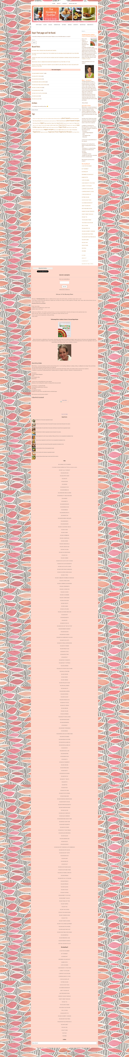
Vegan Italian (64, 711)
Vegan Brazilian (64, 507)
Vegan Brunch (64, 521)
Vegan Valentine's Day (64, 929)
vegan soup (61, 129)
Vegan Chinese (64, 558)
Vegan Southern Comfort (64, 872)
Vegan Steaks (64, 889)
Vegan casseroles (35, 125)
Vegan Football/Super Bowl (64, 643)
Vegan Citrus (64, 575)
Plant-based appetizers (74, 118)
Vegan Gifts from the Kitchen (64, 668)
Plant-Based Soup (36, 123)
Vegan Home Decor (64, 699)
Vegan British (64, 515)
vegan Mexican (69, 127)
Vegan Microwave (64, 736)
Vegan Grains (64, 674)
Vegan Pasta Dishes (65, 773)
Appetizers (39, 24)
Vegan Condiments (64, 586)
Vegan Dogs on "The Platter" (64, 626)
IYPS (68, 1051)
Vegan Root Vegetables (64, 830)
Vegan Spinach (64, 881)
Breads (70, 24)
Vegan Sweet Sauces (64, 898)
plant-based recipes (73, 120)
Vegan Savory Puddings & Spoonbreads (64, 847)
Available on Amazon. (86, 58)
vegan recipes (49, 129)
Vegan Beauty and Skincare (64, 495)
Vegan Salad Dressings (64, 833)
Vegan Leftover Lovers (64, 716)
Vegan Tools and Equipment (64, 923)
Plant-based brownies (45, 120)
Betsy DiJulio (64, 400)
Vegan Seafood (65, 855)
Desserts (76, 24)
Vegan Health (64, 688)
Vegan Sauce (64, 841)
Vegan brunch (71, 123)
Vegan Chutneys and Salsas (64, 572)
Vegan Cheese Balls (64, 543)
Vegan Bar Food (64, 487)
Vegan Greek (64, 677)
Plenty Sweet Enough (87, 214)
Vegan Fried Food (64, 648)
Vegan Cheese (64, 541)
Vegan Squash (64, 886)
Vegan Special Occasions (64, 878)
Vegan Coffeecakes (64, 580)
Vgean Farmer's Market (65, 940)
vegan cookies (50, 125)
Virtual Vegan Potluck (64, 943)
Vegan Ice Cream (64, 705)
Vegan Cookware (64, 594)
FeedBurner (67, 289)
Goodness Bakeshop (87, 202)
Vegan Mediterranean (64, 728)
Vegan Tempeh (64, 903)
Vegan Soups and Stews (64, 869)
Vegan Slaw (64, 858)
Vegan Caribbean (64, 535)
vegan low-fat (48, 127)
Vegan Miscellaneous (64, 742)
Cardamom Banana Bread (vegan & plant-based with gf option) (47, 456)
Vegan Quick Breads (64, 816)
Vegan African (64, 472)
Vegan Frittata (64, 651)
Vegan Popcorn (64, 790)
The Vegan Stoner (86, 219)
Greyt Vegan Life (86, 205)
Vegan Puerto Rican (64, 801)
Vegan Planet (85, 239)
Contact (64, 3)
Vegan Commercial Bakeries (64, 583)
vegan (42, 123)
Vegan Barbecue (64, 489)
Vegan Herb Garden (65, 691)
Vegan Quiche (64, 810)
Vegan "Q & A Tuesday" (64, 470)
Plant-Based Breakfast (37, 120)
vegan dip (74, 125)
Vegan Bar (64, 484)
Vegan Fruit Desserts (64, 660)
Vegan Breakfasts (36, 90)
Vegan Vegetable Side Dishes (39, 84)
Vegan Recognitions (64, 821)
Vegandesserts (69, 125)
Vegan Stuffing (64, 892)
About (58, 3)
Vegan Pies (64, 784)
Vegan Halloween (64, 685)
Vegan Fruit (64, 657)
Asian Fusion (45, 118)
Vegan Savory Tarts (64, 852)
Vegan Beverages (64, 504)
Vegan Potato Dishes (64, 793)
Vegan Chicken (64, 549)
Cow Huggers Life (86, 194)
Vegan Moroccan (64, 750)
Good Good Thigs (86, 200)
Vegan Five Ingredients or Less (64, 637)
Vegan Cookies (64, 592)
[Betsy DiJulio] (64, 401)
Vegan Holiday (36, 98)
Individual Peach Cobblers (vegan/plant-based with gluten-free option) (51, 61)
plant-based (65, 118)
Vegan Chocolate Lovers (38, 93)
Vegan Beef (64, 498)
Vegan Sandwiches (64, 838)
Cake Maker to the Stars (88, 183)
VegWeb (84, 251)
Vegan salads (56, 129)
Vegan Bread (64, 509)
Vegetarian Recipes (65, 132)
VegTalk (84, 248)
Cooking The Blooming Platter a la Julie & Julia (64, 467)
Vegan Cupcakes (64, 609)
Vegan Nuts (64, 759)
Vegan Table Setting (64, 901)
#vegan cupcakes (40, 118)
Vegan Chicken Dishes (64, 552)
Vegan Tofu (64, 918)
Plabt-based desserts (57, 118)
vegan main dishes (55, 127)
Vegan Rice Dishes (64, 827)
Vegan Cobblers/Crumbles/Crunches (64, 577)
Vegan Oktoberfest (64, 762)
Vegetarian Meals (53, 132)
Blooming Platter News (64, 464)
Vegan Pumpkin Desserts (64, 804)
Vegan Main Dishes (36, 79)
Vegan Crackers (64, 600)
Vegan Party (64, 770)
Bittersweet (85, 168)
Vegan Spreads (64, 884)
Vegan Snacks (64, 861)
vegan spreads (66, 129)
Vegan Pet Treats (64, 779)
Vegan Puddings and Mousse (64, 798)
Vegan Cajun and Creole (64, 526)
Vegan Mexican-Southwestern (64, 733)
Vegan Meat (64, 725)
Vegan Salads (35, 96)
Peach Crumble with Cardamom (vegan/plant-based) (45, 452)
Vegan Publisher (64, 796)
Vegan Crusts (64, 603)
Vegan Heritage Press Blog (89, 236)
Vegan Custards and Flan (64, 611)
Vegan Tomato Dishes (64, 920)
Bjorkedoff (85, 171)
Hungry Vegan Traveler (88, 211)
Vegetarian (36, 132)
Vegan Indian (64, 708)
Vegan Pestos (64, 776)
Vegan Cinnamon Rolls (43, 125)
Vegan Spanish (64, 875)
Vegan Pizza (64, 787)
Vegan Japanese (64, 713)
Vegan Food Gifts (64, 640)
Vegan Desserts (64, 617)
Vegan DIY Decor (64, 623)
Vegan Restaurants (64, 824)
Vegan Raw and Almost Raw (64, 818)
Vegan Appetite (86, 228)
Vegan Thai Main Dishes (65, 912)
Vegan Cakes (64, 529)
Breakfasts (90, 24)
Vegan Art (64, 478)
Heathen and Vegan (87, 208)
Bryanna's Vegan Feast (88, 174)
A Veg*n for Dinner (87, 166)
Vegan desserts (63, 125)
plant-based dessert (53, 120)
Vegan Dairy (64, 614)
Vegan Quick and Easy (39, 129)
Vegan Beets (64, 501)
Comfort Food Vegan (87, 188)
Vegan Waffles (64, 935)
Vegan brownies (66, 123)
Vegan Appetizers (36, 76)
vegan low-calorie (41, 127)
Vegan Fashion (64, 631)
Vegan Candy (64, 532)
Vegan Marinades (64, 722)
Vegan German (64, 665)
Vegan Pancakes (64, 767)
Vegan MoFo (64, 747)
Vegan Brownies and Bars (64, 518)
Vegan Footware (64, 645)
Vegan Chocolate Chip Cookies (64, 560)
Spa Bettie (84, 217)
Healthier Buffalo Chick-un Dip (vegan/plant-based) (45, 448)
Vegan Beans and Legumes (38, 81)
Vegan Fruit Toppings (64, 662)
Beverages (82, 24)
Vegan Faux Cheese (64, 634)
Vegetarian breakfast (44, 132)
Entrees (64, 24)
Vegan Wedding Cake (64, 937)
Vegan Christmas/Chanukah (64, 569)
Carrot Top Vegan (87, 185)
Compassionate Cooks (88, 191)
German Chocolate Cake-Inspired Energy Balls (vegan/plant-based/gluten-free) (50, 444)
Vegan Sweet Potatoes (64, 895)
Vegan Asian (54, 123)
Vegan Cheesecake (64, 546)
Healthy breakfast (51, 118)
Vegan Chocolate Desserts (64, 563)
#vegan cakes (35, 118)
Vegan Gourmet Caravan (88, 231)
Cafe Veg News (85, 180)
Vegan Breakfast (60, 123)
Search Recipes (73, 3)
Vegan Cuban (64, 606)
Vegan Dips (64, 620)
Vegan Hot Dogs (64, 702)
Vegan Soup (64, 864)
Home (53, 3)
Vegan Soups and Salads (64, 867)
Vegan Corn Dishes (64, 597)
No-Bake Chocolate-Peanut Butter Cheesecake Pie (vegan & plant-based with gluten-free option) (53, 423)
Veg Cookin (85, 225)
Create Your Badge (64, 414)
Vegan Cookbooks (37, 87)
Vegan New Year (64, 756)
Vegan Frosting (64, 654)
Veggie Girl (85, 242)
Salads (50, 24)
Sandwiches (57, 24)
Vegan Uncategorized (64, 926)
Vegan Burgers (64, 524)
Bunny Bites (85, 177)
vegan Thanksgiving (73, 129)
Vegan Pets (64, 781)
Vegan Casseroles (64, 538)
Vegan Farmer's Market (38, 73)
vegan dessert (56, 125)
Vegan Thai (64, 906)
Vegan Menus (64, 730)
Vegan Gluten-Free (64, 671)
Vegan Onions (64, 764)
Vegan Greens (64, 679)
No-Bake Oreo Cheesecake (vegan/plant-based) (44, 50)
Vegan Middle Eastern (64, 739)
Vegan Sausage (64, 844)
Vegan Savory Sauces (64, 850)
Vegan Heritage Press (87, 234)
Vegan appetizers (47, 123)
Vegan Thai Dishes (64, 909)
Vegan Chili (65, 555)
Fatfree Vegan (85, 197)
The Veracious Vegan (87, 222)
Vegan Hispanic (64, 694)
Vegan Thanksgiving (64, 915)
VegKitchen (85, 245)
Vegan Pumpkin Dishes (64, 807)
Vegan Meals (62, 127)
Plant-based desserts (61, 120)
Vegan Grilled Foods (64, 682)
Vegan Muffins (64, 753)
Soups (45, 24)
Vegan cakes (76, 123)
